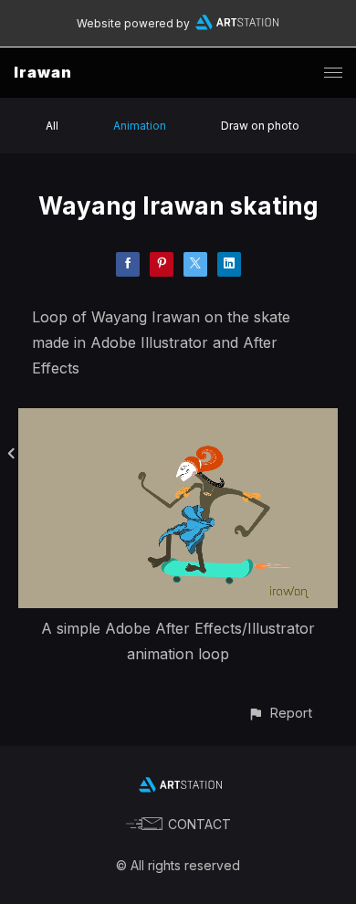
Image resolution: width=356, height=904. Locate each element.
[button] (279, 712)
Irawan (43, 72)
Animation (139, 125)
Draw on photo (260, 125)
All (52, 125)
